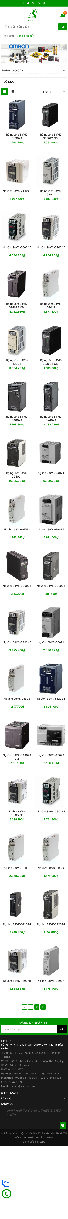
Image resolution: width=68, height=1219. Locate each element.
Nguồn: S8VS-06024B (51, 811)
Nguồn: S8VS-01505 (17, 698)
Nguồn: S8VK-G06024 (17, 585)
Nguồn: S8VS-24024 (51, 473)
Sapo (42, 1141)
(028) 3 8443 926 (50, 1077)
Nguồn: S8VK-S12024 (51, 698)
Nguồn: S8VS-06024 (51, 642)
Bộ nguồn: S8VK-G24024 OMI (17, 305)
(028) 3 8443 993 (26, 1077)
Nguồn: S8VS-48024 (51, 755)
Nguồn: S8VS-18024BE (17, 813)
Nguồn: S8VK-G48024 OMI (17, 756)
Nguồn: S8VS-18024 (51, 529)
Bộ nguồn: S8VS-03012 (51, 305)
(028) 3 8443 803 (48, 1073)
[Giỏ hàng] (62, 15)
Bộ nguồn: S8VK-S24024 (51, 418)
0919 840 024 (20, 1073)
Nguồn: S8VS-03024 (51, 980)
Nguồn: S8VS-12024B (17, 980)
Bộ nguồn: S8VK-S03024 (17, 136)
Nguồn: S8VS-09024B (17, 642)
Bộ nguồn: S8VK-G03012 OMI (51, 136)
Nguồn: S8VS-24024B (17, 190)
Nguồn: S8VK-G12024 (17, 924)
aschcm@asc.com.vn (22, 1086)
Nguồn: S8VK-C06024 (51, 585)
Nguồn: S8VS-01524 (51, 867)
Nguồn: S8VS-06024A (17, 247)
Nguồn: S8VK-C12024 (51, 924)
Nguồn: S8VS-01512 (17, 529)
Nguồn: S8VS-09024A (51, 247)
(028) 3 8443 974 (11, 1081)
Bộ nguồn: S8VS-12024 (17, 362)
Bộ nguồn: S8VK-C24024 (17, 474)
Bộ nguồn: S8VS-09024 (51, 192)
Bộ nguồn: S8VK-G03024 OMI (51, 362)
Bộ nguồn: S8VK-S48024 (17, 418)
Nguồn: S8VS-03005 (17, 867)
